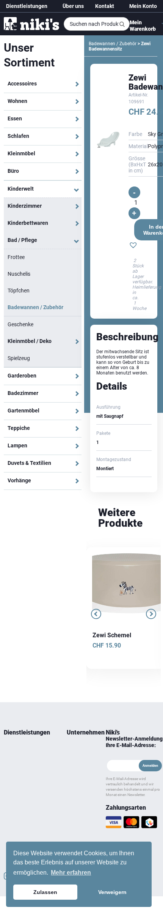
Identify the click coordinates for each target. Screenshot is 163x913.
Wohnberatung (19, 749)
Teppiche (19, 428)
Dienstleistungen (26, 6)
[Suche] (122, 24)
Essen (15, 118)
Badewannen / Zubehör (35, 307)
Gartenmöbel (23, 411)
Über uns (73, 6)
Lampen (17, 445)
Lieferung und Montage (18, 763)
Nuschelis (19, 274)
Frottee (16, 257)
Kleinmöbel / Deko (30, 341)
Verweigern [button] (112, 892)
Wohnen (17, 101)
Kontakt (104, 6)
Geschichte (78, 758)
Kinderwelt (21, 189)
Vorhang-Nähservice (24, 804)
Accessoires (22, 84)
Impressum (78, 822)
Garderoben (22, 376)
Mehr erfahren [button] (71, 872)
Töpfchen (19, 290)
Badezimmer (23, 393)
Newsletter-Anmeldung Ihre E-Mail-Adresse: (134, 742)
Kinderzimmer (25, 206)
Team (72, 749)
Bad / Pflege (22, 240)
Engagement (79, 768)
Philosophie (79, 777)
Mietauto (13, 777)
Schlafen (18, 136)
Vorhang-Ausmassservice (20, 790)
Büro (13, 171)
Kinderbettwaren (28, 223)
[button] (133, 246)
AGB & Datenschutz (79, 809)
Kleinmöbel (21, 153)
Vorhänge (19, 480)
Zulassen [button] (45, 892)
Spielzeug (19, 358)
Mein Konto (143, 6)
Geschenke (20, 324)
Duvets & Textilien (29, 463)
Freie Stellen (73, 790)
